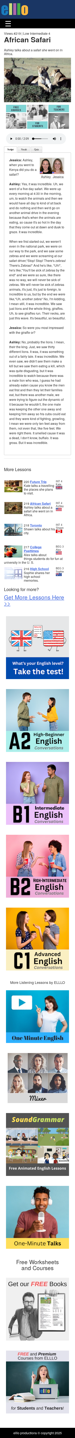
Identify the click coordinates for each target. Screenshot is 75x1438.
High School (39, 568)
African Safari (40, 503)
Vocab (24, 149)
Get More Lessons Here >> (34, 600)
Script (10, 149)
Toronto (36, 525)
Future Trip (38, 481)
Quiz (36, 149)
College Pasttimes (33, 549)
